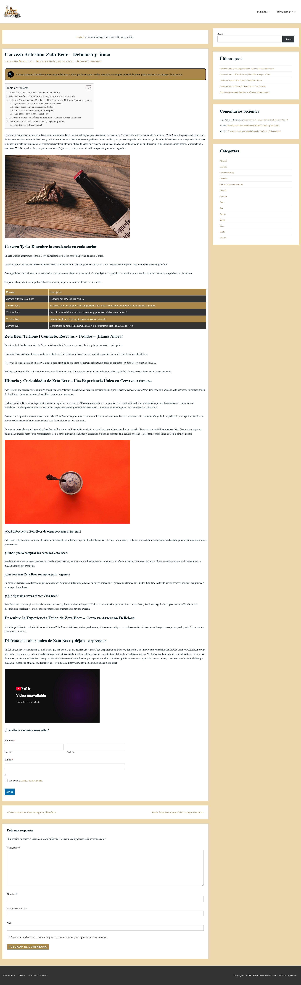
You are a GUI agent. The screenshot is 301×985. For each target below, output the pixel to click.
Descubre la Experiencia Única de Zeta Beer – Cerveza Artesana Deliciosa (45, 117)
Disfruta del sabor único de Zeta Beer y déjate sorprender (37, 121)
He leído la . (26, 780)
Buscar (220, 33)
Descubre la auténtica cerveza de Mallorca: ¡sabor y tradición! (253, 125)
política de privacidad (31, 780)
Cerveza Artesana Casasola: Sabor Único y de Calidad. (243, 86)
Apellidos (71, 752)
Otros (222, 202)
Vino (222, 225)
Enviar (9, 791)
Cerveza (223, 166)
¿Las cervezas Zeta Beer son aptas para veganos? (34, 110)
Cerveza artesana (63, 61)
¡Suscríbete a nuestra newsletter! (28, 124)
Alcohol (223, 160)
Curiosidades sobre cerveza (231, 184)
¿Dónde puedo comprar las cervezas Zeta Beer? (34, 106)
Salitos (223, 214)
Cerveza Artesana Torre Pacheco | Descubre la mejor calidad (245, 74)
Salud (222, 219)
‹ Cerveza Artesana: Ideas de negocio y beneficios (31, 812)
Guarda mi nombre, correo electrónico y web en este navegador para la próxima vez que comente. (59, 937)
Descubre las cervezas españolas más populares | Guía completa (254, 131)
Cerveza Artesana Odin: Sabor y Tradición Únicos (241, 80)
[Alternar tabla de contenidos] (87, 88)
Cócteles (223, 178)
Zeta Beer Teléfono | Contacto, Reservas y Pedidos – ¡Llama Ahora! (42, 96)
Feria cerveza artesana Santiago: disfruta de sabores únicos (244, 92)
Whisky (223, 237)
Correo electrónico (16, 908)
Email (9, 759)
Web (9, 922)
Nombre (8, 752)
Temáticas (262, 11)
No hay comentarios (90, 61)
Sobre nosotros (285, 11)
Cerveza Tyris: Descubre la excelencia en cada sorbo (34, 92)
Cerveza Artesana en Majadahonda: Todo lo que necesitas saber (247, 68)
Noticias (223, 196)
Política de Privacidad (37, 975)
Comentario (14, 847)
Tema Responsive (288, 975)
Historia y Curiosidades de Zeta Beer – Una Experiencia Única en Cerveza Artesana (50, 100)
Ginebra (223, 190)
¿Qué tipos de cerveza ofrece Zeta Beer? (31, 113)
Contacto (22, 975)
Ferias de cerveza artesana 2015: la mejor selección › (178, 812)
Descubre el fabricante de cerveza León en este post (266, 119)
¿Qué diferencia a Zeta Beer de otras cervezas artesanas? (38, 103)
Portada (80, 37)
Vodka (222, 231)
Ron (221, 208)
